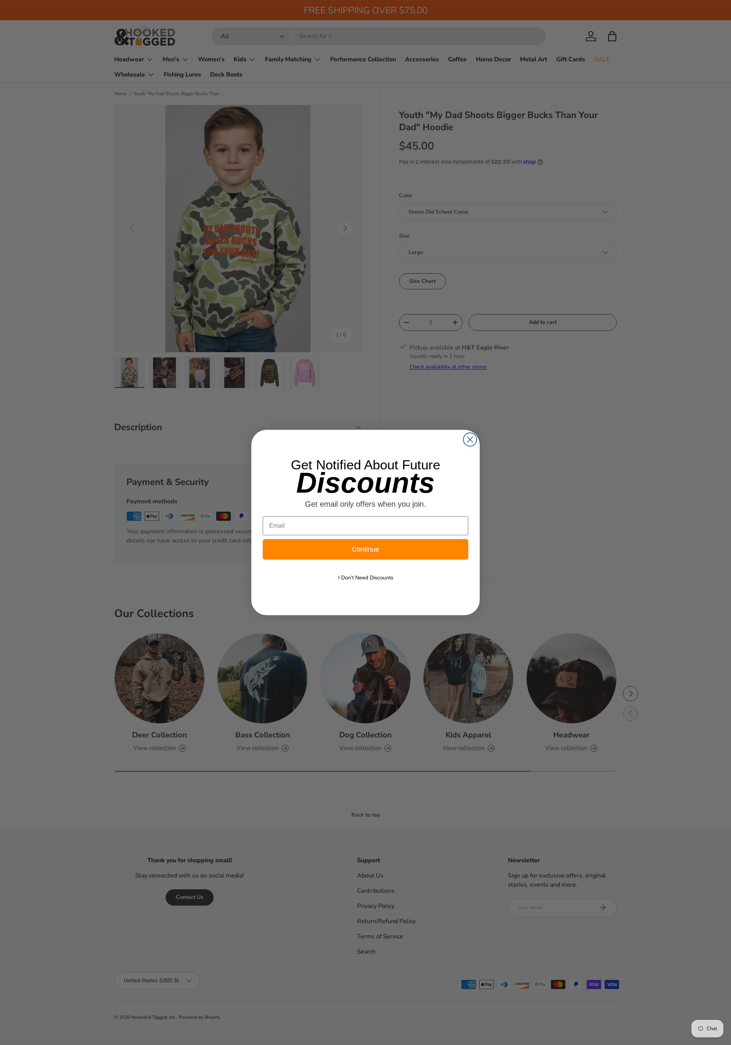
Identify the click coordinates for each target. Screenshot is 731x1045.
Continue (365, 549)
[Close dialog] (470, 439)
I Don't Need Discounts (365, 577)
